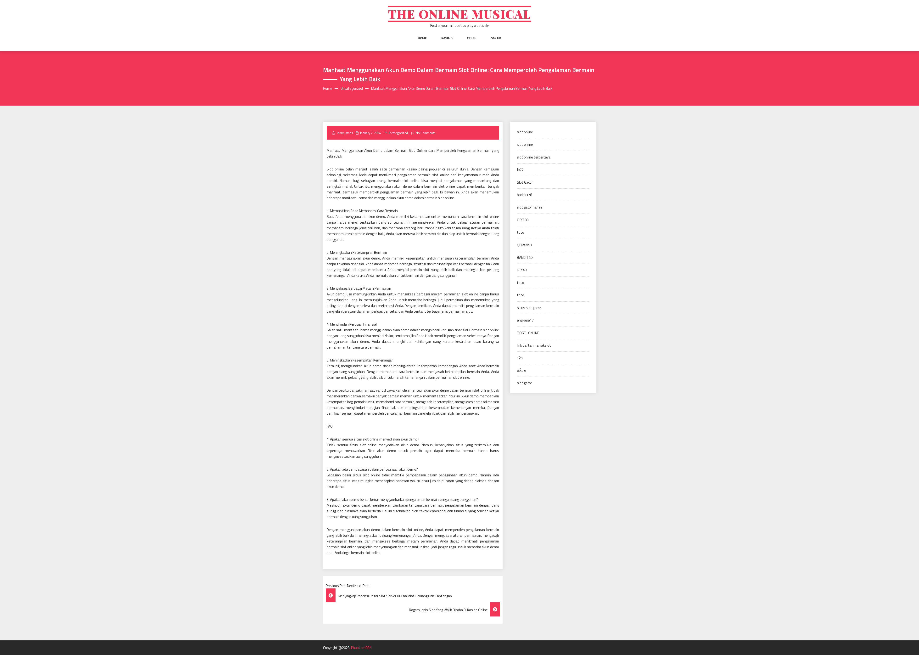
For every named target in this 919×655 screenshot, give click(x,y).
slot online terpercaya (533, 157)
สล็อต (521, 370)
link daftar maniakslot (534, 345)
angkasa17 (525, 320)
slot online (525, 132)
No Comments (426, 132)
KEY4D (522, 270)
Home (422, 38)
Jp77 (520, 169)
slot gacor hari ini (530, 207)
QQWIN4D (524, 245)
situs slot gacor (529, 308)
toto (520, 232)
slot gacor (524, 383)
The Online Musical (459, 14)
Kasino (447, 38)
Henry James (344, 132)
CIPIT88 (522, 220)
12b (520, 358)
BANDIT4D (525, 257)
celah (471, 38)
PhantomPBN (361, 647)
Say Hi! (496, 38)
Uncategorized (398, 132)
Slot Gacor (525, 182)
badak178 (524, 195)
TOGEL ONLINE (528, 333)
